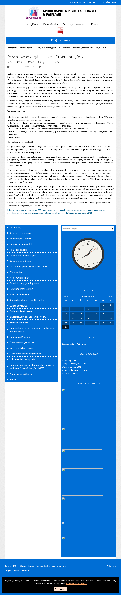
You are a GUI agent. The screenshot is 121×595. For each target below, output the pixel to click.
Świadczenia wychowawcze (23, 342)
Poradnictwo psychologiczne (24, 283)
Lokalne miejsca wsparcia (22, 359)
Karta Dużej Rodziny (20, 294)
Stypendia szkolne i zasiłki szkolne (27, 300)
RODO (13, 379)
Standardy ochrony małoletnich (25, 353)
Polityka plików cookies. (76, 583)
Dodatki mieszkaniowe (21, 311)
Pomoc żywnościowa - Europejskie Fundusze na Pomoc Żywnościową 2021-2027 (32, 366)
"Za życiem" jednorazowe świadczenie (29, 266)
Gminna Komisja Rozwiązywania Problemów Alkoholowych (32, 329)
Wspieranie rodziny (19, 277)
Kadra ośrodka (50, 24)
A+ (90, 2)
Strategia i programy (20, 233)
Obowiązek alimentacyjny (23, 255)
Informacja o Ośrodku (20, 238)
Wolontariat (16, 272)
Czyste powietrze (18, 305)
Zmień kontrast (109, 2)
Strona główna (30, 24)
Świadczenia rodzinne (20, 260)
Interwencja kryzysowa (21, 348)
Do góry (112, 566)
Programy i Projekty (20, 336)
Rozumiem (60, 589)
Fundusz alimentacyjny (21, 288)
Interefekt (26, 570)
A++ (95, 2)
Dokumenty (15, 227)
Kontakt (95, 24)
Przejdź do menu (60, 40)
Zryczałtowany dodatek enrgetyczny (28, 316)
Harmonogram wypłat (21, 244)
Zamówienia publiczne (21, 373)
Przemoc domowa (19, 322)
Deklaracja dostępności (74, 24)
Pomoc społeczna (18, 249)
